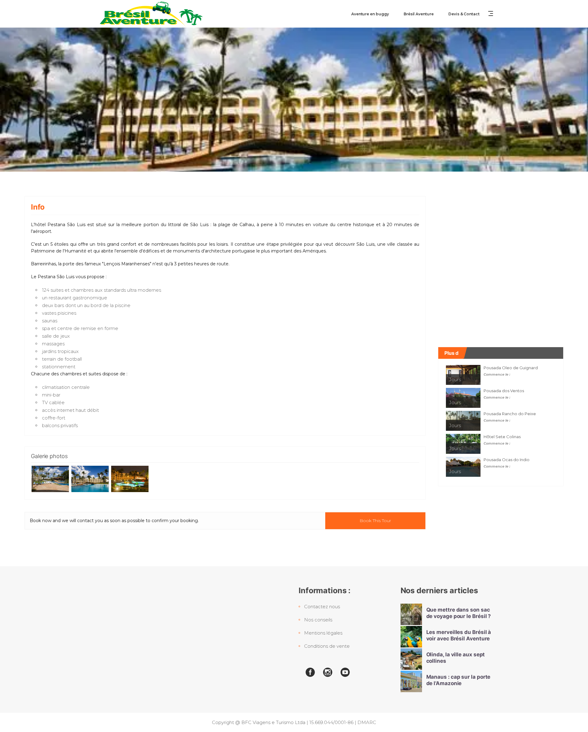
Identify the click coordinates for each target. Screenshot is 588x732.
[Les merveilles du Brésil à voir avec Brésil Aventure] (411, 636)
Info (38, 207)
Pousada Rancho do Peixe (510, 413)
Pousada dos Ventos (504, 390)
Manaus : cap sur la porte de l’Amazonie (458, 680)
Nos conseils (318, 620)
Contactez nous (322, 606)
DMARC (366, 722)
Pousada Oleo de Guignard (511, 367)
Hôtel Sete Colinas (502, 436)
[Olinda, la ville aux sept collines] (411, 659)
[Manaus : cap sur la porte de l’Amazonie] (411, 681)
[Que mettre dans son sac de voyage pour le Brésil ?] (411, 614)
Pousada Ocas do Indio (507, 459)
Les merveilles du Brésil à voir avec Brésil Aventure (458, 635)
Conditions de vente (327, 646)
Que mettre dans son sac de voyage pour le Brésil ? (458, 613)
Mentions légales (323, 633)
